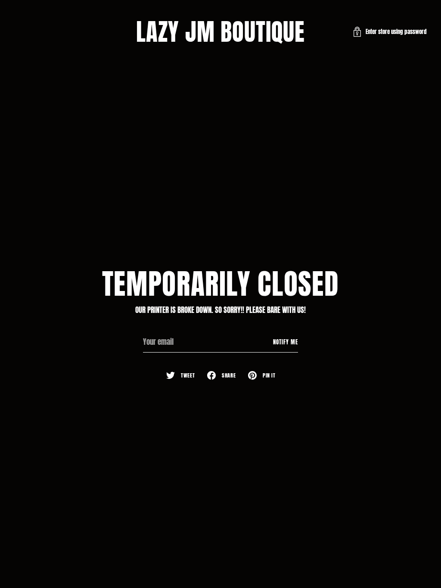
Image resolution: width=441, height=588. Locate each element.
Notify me (285, 342)
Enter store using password (396, 32)
